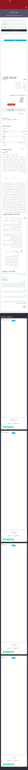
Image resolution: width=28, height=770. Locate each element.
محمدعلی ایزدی (5, 119)
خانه (21, 15)
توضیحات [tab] (5, 178)
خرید (20, 539)
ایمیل (24, 294)
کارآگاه (9, 119)
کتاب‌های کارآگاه (16, 15)
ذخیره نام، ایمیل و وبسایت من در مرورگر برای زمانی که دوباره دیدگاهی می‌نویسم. (14, 302)
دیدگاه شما (23, 281)
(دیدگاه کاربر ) (5, 79)
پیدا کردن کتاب (14, 30)
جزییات (9, 539)
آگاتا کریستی (13, 119)
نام (25, 289)
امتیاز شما (4, 277)
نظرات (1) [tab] (12, 178)
